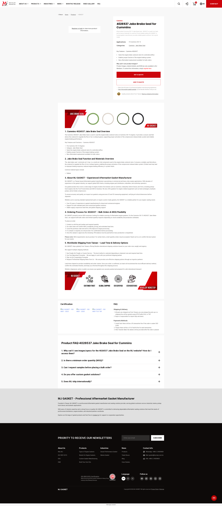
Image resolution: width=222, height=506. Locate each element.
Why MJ (60, 452)
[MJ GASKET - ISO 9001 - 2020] (83, 310)
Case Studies (126, 462)
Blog (123, 458)
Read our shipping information (150, 94)
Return (61, 14)
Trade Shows (126, 455)
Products (73, 14)
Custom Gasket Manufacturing (88, 458)
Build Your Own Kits (85, 462)
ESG (59, 458)
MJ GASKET (63, 489)
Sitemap (161, 489)
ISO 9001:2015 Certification (90, 476)
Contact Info (148, 448)
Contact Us (96, 415)
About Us (61, 448)
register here (147, 68)
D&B (59, 462)
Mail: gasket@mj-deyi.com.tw (154, 455)
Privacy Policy (155, 489)
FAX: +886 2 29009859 (153, 458)
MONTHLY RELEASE (73, 4)
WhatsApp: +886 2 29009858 (154, 452)
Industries (104, 448)
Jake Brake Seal (140, 45)
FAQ (98, 4)
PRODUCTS (35, 4)
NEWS (59, 4)
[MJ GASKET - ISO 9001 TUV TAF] (99, 310)
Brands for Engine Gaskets (87, 455)
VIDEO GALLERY (89, 4)
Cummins (132, 45)
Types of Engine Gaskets (86, 452)
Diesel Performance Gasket (108, 452)
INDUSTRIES (48, 4)
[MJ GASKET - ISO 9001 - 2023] (67, 310)
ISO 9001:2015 (62, 455)
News (124, 448)
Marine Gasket (104, 455)
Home (66, 14)
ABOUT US (23, 4)
